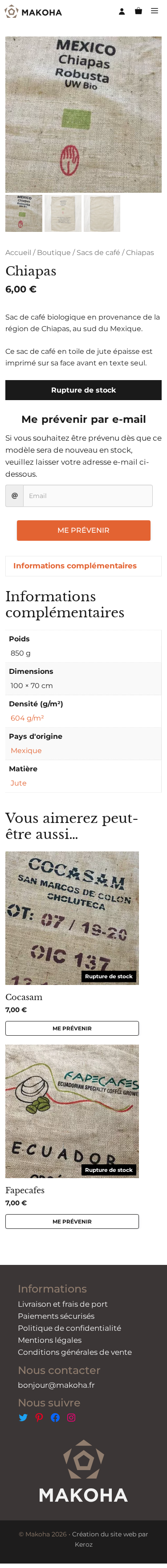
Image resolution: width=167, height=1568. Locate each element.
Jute (19, 783)
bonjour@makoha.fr (56, 1385)
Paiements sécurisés (56, 1316)
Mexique (26, 750)
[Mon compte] (122, 11)
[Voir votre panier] (138, 11)
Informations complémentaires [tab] (75, 565)
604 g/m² (27, 718)
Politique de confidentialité (69, 1328)
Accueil (18, 252)
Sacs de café (98, 252)
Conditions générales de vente (75, 1352)
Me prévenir (83, 530)
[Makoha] (33, 11)
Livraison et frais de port (63, 1304)
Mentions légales (49, 1340)
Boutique (54, 252)
